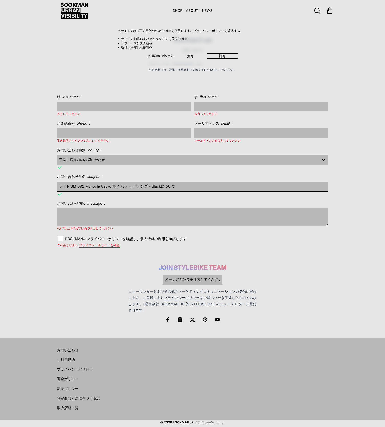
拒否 (190, 56)
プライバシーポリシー (182, 297)
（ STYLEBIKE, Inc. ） (209, 422)
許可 (222, 56)
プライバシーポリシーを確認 (99, 245)
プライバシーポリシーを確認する (216, 31)
